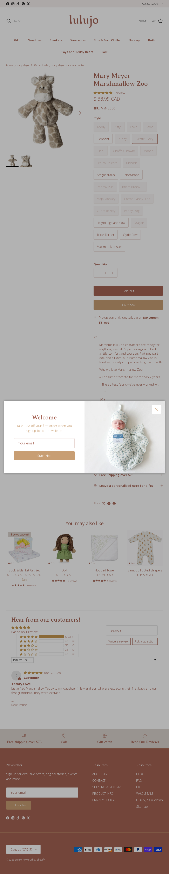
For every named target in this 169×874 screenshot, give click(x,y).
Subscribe (44, 456)
